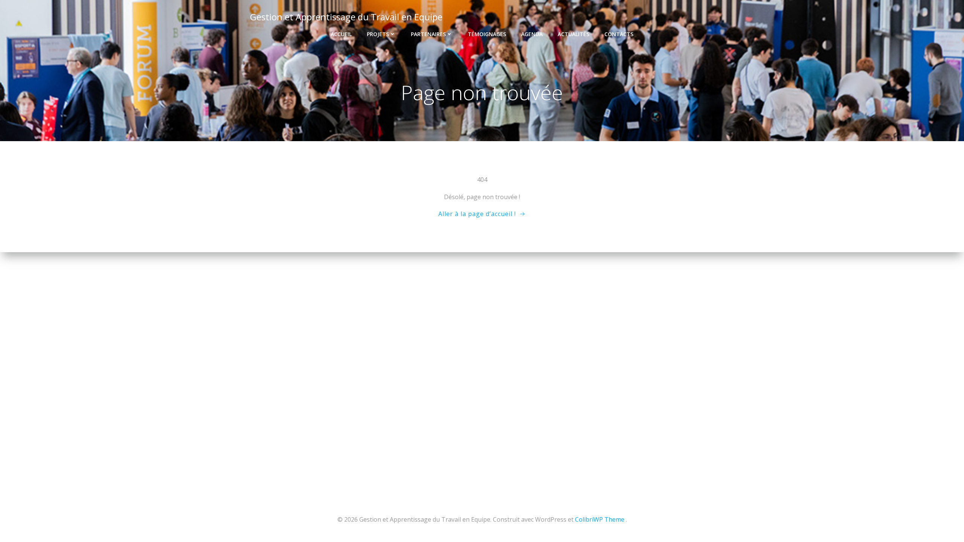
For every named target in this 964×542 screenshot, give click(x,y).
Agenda (532, 34)
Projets (378, 34)
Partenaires (428, 34)
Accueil (341, 34)
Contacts (618, 34)
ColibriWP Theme (599, 519)
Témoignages (487, 34)
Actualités (573, 34)
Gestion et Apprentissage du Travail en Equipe (346, 17)
